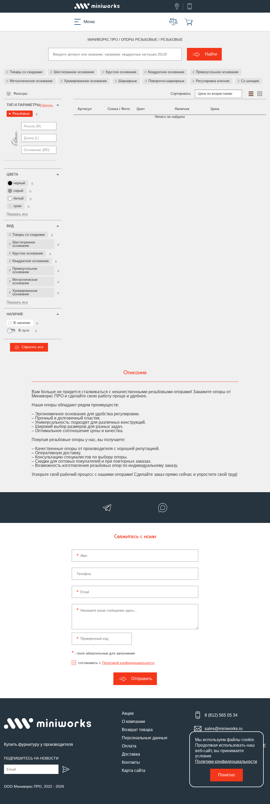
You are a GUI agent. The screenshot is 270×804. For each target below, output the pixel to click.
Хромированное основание (85, 81)
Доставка (131, 754)
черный (19, 183)
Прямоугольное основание (217, 72)
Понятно (226, 775)
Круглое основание (121, 72)
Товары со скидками (26, 72)
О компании (133, 721)
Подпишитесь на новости (31, 758)
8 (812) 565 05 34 (221, 715)
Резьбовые (21, 114)
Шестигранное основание (74, 72)
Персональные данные (144, 738)
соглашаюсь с (116, 663)
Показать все (17, 214)
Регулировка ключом (212, 81)
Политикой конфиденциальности (128, 663)
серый (18, 191)
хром (17, 206)
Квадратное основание (166, 72)
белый (18, 198)
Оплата (129, 746)
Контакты (131, 762)
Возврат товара (137, 729)
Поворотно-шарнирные (166, 81)
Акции (128, 713)
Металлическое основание (31, 81)
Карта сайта (133, 770)
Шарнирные (127, 81)
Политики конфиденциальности (226, 761)
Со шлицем (250, 81)
